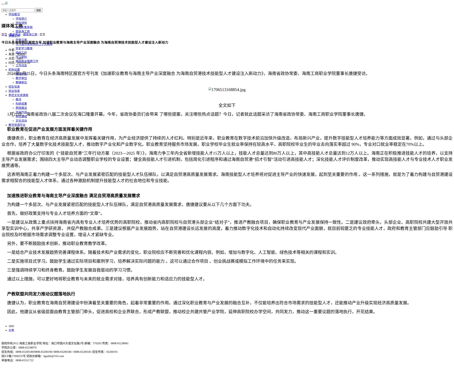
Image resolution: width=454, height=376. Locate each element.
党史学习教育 (24, 48)
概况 (18, 99)
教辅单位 (21, 82)
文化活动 (21, 120)
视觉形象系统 (24, 27)
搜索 (38, 10)
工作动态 (21, 65)
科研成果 (21, 103)
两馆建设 (21, 107)
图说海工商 (23, 31)
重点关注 (15, 34)
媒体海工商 (30, 34)
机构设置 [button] (14, 69)
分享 (11, 330)
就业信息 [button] (14, 90)
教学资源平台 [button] (17, 124)
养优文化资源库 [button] (18, 95)
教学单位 (21, 78)
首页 (4, 34)
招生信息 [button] (14, 86)
